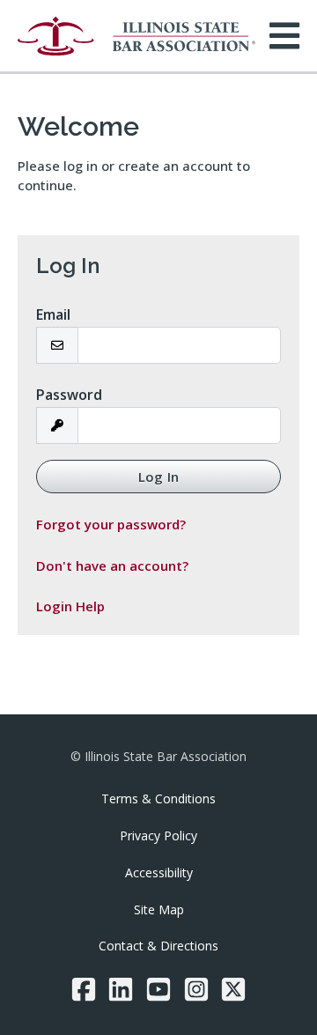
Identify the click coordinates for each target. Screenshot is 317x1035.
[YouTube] (158, 989)
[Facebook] (83, 989)
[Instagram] (196, 989)
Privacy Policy (158, 835)
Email (53, 314)
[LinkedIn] (120, 989)
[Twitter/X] (233, 989)
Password (69, 394)
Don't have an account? (112, 565)
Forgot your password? (111, 524)
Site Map (159, 909)
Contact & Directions (158, 945)
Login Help (70, 606)
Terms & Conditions (158, 798)
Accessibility (159, 872)
